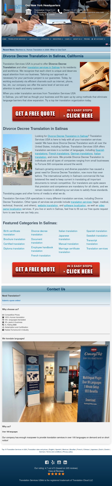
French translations (59, 153)
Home (4, 39)
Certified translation (14, 243)
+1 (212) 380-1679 (79, 10)
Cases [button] (67, 39)
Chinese (86, 449)
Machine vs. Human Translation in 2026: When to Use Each (41, 49)
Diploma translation (14, 248)
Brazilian (73, 449)
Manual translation (69, 243)
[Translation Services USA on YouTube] (59, 462)
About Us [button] (76, 39)
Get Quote (56, 113)
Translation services (97, 248)
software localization (75, 205)
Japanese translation (64, 237)
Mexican (65, 449)
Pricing (87, 39)
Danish (106, 449)
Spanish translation (96, 231)
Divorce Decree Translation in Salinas (68, 136)
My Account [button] (98, 39)
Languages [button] (33, 39)
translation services (81, 202)
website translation (48, 205)
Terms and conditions (54, 451)
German (42, 451)
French (79, 449)
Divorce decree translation (39, 232)
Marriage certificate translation (69, 250)
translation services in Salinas (44, 67)
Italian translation (68, 231)
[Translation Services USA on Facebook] (47, 462)
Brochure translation (14, 239)
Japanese (94, 449)
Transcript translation (92, 241)
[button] (107, 44)
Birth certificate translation (12, 232)
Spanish (58, 449)
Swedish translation (96, 235)
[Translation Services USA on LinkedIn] (65, 462)
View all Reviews (56, 470)
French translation (40, 255)
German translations (82, 153)
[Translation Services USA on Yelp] (53, 462)
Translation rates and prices (38, 449)
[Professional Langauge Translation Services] (14, 6)
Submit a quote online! (11, 300)
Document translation (36, 240)
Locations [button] (45, 39)
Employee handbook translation (42, 248)
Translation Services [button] (16, 39)
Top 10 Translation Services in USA (14, 449)
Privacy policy (68, 451)
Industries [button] (57, 39)
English (51, 449)
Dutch (101, 449)
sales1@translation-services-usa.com (87, 12)
